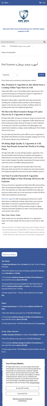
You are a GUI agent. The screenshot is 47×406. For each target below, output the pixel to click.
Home (3, 46)
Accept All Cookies (22, 388)
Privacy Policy (35, 383)
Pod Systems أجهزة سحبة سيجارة (20, 46)
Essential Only (22, 393)
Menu (6, 3)
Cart (43, 3)
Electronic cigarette (8, 199)
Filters (41, 75)
